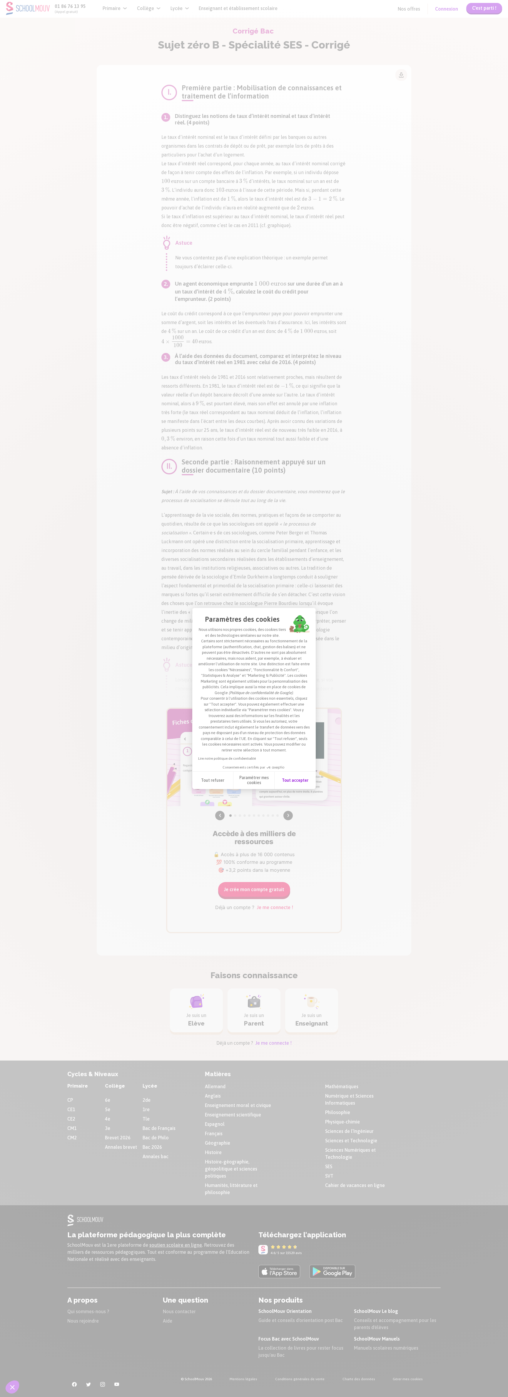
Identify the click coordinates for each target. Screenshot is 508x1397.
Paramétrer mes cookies (254, 780)
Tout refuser (212, 780)
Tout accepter (295, 780)
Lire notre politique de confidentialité (227, 758)
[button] (12, 1387)
